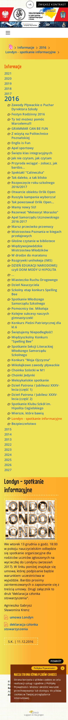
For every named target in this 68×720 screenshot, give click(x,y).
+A (29, 4)
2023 (8, 449)
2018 (8, 88)
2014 (8, 434)
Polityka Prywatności (44, 668)
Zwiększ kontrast (52, 4)
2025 (8, 460)
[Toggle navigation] (8, 32)
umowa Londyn (21, 617)
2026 (8, 465)
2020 (8, 78)
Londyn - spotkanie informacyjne (30, 52)
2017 (8, 94)
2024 (8, 455)
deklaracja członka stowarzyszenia (21, 626)
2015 (8, 429)
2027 (8, 470)
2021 (8, 73)
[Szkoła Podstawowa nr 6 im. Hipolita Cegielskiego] (34, 14)
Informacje (25, 47)
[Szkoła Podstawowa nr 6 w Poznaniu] (10, 46)
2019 (8, 83)
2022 (8, 444)
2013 (8, 439)
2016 (42, 47)
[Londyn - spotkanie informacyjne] (30, 519)
